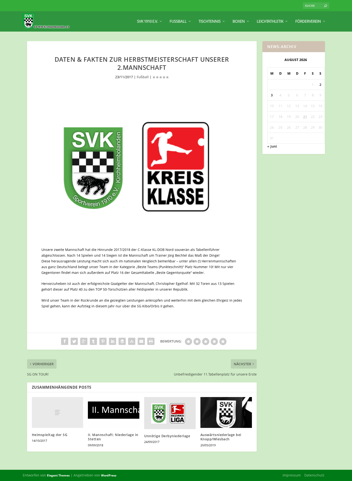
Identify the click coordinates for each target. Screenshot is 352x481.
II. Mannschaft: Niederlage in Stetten (113, 436)
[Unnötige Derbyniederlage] (170, 413)
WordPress (108, 475)
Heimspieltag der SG (50, 434)
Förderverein (308, 21)
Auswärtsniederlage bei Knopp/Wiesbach (220, 436)
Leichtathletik (270, 21)
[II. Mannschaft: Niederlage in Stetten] (113, 412)
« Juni (272, 146)
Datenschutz (314, 475)
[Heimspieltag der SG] (57, 412)
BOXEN (239, 21)
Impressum (292, 475)
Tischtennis (210, 21)
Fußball (178, 21)
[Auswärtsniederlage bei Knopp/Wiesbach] (226, 412)
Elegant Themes (58, 475)
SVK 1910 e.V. (147, 21)
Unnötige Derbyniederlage (167, 436)
